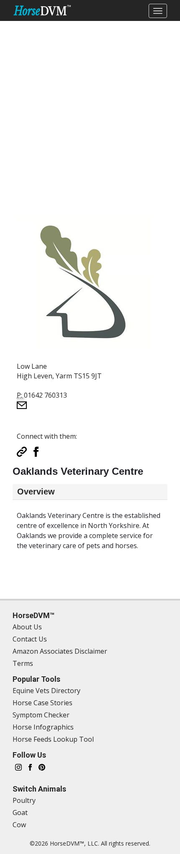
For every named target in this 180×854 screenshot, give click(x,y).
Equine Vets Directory (46, 690)
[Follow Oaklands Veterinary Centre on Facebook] (36, 450)
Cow (19, 824)
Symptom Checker (41, 714)
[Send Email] (22, 404)
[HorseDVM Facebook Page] (30, 767)
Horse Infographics (43, 727)
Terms (23, 663)
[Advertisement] (90, 111)
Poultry (24, 800)
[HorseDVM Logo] (42, 10)
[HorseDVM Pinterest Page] (42, 767)
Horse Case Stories (42, 702)
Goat (20, 812)
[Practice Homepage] (22, 450)
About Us (27, 626)
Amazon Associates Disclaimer (60, 651)
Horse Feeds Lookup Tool (53, 739)
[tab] (90, 491)
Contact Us (30, 639)
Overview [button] (36, 491)
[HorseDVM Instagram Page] (18, 767)
